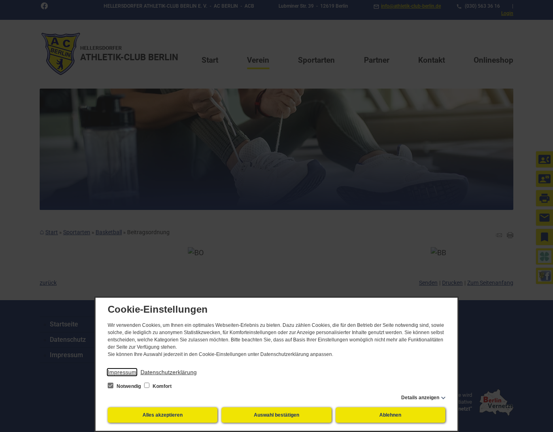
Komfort (161, 386)
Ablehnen (390, 415)
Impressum (122, 372)
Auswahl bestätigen (276, 415)
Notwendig (128, 386)
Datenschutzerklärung (168, 372)
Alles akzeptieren (163, 415)
